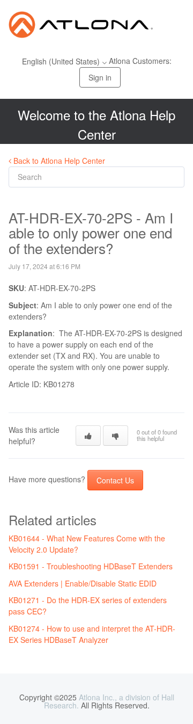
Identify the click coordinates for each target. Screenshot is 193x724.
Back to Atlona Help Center (58, 160)
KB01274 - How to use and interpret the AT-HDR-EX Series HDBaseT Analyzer (92, 634)
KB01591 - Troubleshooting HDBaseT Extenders (91, 566)
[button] (88, 435)
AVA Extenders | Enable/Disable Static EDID (83, 583)
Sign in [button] (100, 77)
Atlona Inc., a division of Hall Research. (109, 701)
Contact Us (115, 480)
